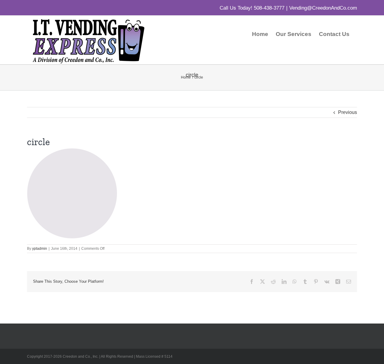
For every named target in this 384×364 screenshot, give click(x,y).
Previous (347, 112)
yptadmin (39, 248)
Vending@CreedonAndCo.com (323, 8)
